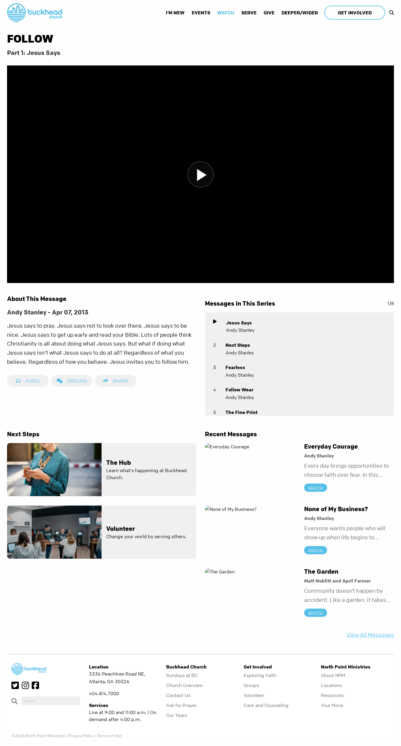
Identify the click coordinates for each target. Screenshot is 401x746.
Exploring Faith (260, 675)
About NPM (333, 675)
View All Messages (370, 635)
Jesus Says (239, 323)
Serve (249, 13)
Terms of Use (109, 735)
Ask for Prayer (181, 705)
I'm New (175, 13)
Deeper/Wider (300, 13)
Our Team (176, 715)
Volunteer (254, 695)
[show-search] (390, 13)
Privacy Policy (81, 735)
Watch (225, 13)
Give (269, 13)
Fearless (235, 367)
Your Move (332, 705)
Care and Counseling (266, 705)
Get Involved (355, 13)
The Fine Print (241, 412)
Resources (332, 695)
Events (201, 13)
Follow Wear (239, 390)
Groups (251, 685)
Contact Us (178, 695)
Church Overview (184, 685)
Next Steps (237, 345)
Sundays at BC (182, 675)
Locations (331, 685)
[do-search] (50, 700)
